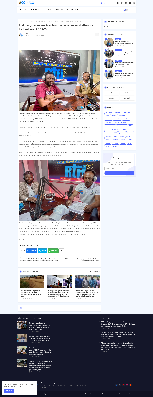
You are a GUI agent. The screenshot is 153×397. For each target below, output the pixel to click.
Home (87, 394)
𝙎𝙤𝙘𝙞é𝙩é (115, 143)
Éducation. (117, 119)
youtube (111, 98)
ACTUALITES (34, 10)
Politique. (108, 136)
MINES (115, 133)
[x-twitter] (130, 3)
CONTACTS (74, 10)
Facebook (33, 250)
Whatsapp (54, 250)
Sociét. (27, 21)
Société (108, 143)
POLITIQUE (47, 10)
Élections (126, 119)
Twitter (43, 250)
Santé (115, 136)
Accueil (21, 21)
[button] (133, 10)
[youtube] (123, 385)
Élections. (108, 122)
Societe (130, 139)
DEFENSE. (127, 112)
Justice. (108, 133)
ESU (130, 126)
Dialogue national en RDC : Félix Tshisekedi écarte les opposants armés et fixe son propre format (40, 338)
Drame (107, 115)
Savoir (128, 136)
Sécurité (29, 245)
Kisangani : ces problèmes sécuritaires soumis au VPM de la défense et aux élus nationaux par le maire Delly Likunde (87, 293)
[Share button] (61, 250)
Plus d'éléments (95, 271)
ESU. (107, 129)
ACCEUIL (25, 10)
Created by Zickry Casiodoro (126, 394)
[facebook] (118, 3)
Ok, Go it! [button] (9, 391)
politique (122, 133)
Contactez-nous (95, 394)
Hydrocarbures (115, 129)
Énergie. (123, 122)
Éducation (108, 119)
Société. (123, 143)
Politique (130, 133)
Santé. (122, 136)
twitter (127, 93)
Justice (125, 129)
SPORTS (108, 146)
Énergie (116, 122)
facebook (127, 98)
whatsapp (112, 93)
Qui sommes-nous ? (108, 394)
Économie (122, 115)
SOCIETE (56, 10)
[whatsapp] (122, 3)
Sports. (115, 146)
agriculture (109, 112)
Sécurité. (115, 139)
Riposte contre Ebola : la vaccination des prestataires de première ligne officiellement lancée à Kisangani (39, 326)
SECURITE (64, 10)
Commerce (118, 112)
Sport (129, 143)
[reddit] (130, 385)
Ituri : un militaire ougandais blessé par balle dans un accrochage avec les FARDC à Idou (31, 293)
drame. (114, 115)
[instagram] (134, 3)
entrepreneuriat (110, 126)
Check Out (16, 386)
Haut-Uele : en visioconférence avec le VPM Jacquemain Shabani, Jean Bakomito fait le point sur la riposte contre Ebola (40, 351)
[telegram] (126, 3)
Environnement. (122, 126)
